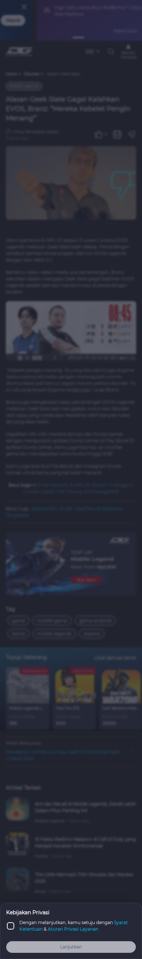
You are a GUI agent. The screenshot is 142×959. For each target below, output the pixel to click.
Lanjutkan (71, 947)
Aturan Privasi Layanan (73, 929)
